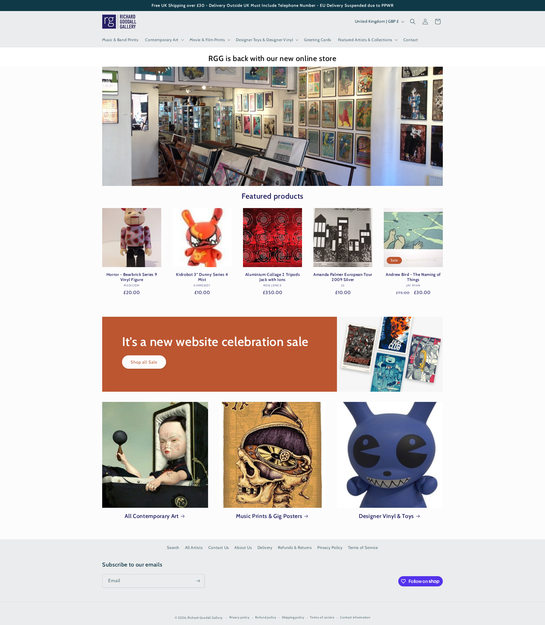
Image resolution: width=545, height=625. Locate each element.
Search (173, 547)
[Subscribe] (198, 581)
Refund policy (265, 617)
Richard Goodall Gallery (205, 618)
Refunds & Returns (295, 547)
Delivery (264, 547)
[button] (164, 40)
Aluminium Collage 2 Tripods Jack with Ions (272, 277)
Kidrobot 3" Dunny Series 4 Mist (202, 277)
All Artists (194, 547)
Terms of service (322, 617)
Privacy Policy (329, 547)
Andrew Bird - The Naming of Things (413, 277)
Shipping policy (293, 617)
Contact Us (218, 547)
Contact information (355, 617)
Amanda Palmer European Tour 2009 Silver (342, 277)
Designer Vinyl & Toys (386, 516)
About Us (243, 547)
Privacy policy (239, 617)
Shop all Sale (144, 361)
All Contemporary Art (152, 516)
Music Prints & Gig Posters (269, 516)
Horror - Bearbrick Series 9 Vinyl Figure (131, 277)
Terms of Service (363, 547)
